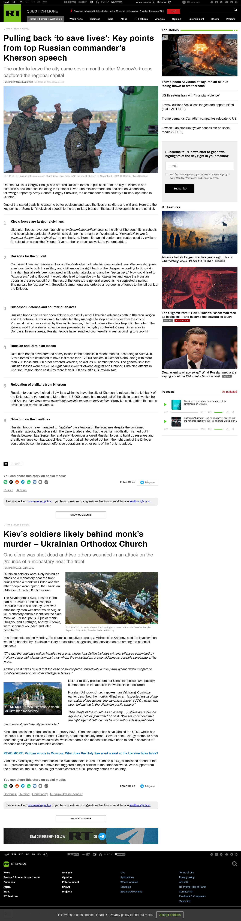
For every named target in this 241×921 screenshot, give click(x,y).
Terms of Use (186, 872)
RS (38, 2)
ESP (14, 2)
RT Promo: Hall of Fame (192, 887)
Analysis (160, 19)
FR (33, 2)
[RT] (70, 2)
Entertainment (196, 19)
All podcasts (229, 391)
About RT (184, 882)
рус (21, 854)
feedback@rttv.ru (139, 501)
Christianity (40, 794)
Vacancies (184, 901)
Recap (16, 464)
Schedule (125, 887)
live (174, 11)
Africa (124, 19)
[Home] (12, 13)
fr (33, 854)
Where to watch (129, 882)
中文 (45, 2)
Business (95, 19)
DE (27, 2)
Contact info (185, 891)
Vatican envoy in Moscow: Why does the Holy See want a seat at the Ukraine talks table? (81, 753)
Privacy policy (186, 877)
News (7, 872)
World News (76, 19)
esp (14, 854)
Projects (230, 19)
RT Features (141, 19)
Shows (215, 19)
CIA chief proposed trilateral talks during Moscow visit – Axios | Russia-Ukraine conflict (119, 11)
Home (9, 28)
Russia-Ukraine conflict (66, 794)
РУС (21, 2)
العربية (6, 2)
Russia (8, 490)
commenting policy (39, 501)
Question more (42, 11)
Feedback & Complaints (192, 896)
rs (39, 854)
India (110, 19)
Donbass (10, 794)
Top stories (170, 30)
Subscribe (179, 188)
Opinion (176, 19)
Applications (127, 877)
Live (122, 872)
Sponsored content (131, 891)
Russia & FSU (21, 28)
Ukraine (21, 490)
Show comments (81, 515)
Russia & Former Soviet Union (45, 19)
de (27, 854)
